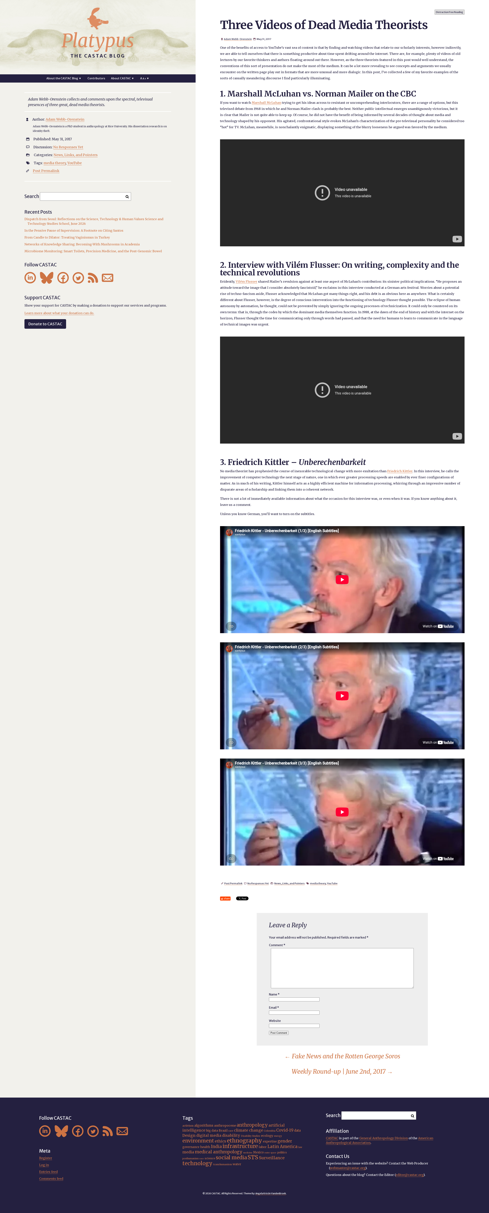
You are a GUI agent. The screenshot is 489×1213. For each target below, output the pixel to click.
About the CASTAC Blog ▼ (63, 78)
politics (282, 1152)
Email (274, 1007)
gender (285, 1141)
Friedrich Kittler (399, 471)
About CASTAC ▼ (122, 78)
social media (231, 1157)
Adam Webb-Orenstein (238, 39)
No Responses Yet (258, 883)
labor (263, 1147)
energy (278, 1136)
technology (197, 1163)
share (227, 898)
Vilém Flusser (246, 281)
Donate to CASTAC (45, 323)
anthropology (252, 1125)
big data (212, 1130)
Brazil (223, 1130)
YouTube (332, 883)
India (216, 1146)
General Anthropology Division (383, 1138)
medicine (247, 1152)
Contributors (96, 78)
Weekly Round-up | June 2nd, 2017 (342, 1071)
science (210, 1158)
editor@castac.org (409, 1175)
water (237, 1164)
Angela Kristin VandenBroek (270, 1193)
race (201, 1158)
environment (198, 1141)
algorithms (203, 1125)
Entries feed (48, 1172)
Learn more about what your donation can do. (59, 313)
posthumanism (190, 1158)
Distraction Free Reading (449, 12)
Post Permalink (233, 883)
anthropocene (225, 1125)
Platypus (98, 40)
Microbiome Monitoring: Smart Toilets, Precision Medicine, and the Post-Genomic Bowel (93, 251)
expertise (270, 1141)
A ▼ (144, 78)
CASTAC (332, 1138)
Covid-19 (284, 1130)
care (230, 1130)
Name (274, 994)
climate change (248, 1130)
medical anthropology (218, 1152)
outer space (270, 1152)
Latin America (282, 1146)
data (297, 1130)
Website (275, 1021)
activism (187, 1125)
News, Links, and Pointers (289, 883)
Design (189, 1135)
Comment (277, 945)
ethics (220, 1141)
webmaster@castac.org (347, 1168)
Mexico (258, 1152)
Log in (44, 1165)
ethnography (244, 1140)
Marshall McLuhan (266, 103)
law (300, 1147)
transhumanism (222, 1164)
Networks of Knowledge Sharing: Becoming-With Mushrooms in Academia (82, 244)
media (188, 1152)
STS (253, 1157)
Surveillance (272, 1157)
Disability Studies (250, 1136)
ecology (267, 1136)
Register (45, 1158)
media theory (318, 883)
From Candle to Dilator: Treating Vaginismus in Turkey (67, 237)
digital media (208, 1135)
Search (31, 196)
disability (231, 1135)
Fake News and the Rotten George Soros (342, 1056)
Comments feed (51, 1179)
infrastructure (240, 1146)
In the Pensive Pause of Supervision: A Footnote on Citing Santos (73, 230)
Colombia (269, 1130)
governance (190, 1147)
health (205, 1147)
